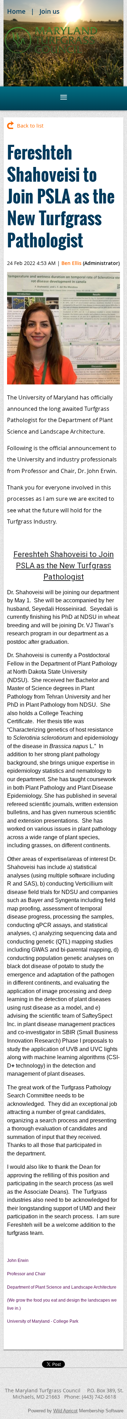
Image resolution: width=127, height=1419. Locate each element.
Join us (50, 11)
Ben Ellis (71, 263)
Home (16, 11)
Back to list (30, 125)
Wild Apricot (65, 1410)
